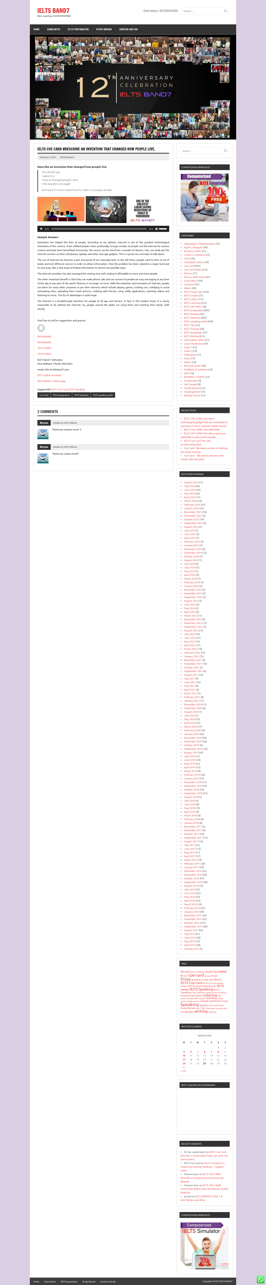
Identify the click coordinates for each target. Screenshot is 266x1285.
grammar (196, 979)
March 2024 (190, 578)
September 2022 (193, 626)
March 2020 (190, 726)
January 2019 (191, 778)
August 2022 (191, 630)
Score (225, 1000)
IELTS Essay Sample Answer (202, 985)
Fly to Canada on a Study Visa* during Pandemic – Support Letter (202, 1166)
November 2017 (193, 830)
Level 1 (188, 347)
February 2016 (192, 907)
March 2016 (190, 904)
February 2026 (192, 504)
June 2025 (190, 534)
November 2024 (193, 552)
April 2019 (189, 767)
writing (201, 1011)
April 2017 (189, 856)
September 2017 (193, 837)
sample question (193, 1001)
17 (184, 1059)
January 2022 (191, 656)
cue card (196, 975)
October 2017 (191, 833)
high (211, 979)
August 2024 (191, 559)
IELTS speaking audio (103, 395)
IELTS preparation (78, 29)
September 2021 (193, 670)
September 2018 (193, 793)
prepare (203, 998)
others (187, 361)
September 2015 (193, 926)
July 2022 (189, 633)
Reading (212, 998)
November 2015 (193, 918)
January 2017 (191, 867)
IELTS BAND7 (53, 10)
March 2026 (190, 500)
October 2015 (191, 922)
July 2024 (189, 563)
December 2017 (193, 826)
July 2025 (189, 530)
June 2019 (190, 759)
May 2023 (189, 608)
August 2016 (191, 885)
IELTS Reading (191, 313)
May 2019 (189, 763)
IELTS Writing (191, 336)
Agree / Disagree (193, 247)
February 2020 (192, 730)
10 (184, 1055)
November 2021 (193, 663)
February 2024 (192, 582)
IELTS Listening (192, 302)
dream (214, 975)
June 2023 (190, 604)
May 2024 (189, 571)
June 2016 (190, 893)
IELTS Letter (190, 299)
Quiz (186, 373)
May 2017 (189, 852)
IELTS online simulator (49, 375)
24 (184, 1063)
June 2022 (190, 637)
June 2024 (190, 567)
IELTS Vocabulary (193, 332)
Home (37, 29)
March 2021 (190, 693)
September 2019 (193, 748)
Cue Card (44, 395)
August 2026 (191, 482)
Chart (187, 258)
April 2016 (189, 900)
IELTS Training (191, 328)
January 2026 (191, 508)
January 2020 (191, 733)
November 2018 (193, 785)
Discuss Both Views (194, 276)
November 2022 (193, 622)
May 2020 (189, 719)
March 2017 (190, 859)
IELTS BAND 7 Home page (51, 380)
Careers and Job (128, 29)
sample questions (210, 1000)
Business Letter (192, 250)
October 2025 (191, 519)
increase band (188, 995)
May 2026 (189, 493)
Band (216, 971)
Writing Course (192, 395)
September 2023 (193, 596)
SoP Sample (190, 384)
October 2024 (191, 556)
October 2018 (191, 789)
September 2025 (193, 522)
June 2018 (190, 804)
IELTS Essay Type (193, 291)
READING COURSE (194, 376)
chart (185, 975)
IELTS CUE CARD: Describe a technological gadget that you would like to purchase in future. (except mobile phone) (204, 422)
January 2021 (191, 700)
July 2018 (189, 800)
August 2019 (191, 752)
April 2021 (189, 689)
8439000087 (44, 342)
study (221, 1005)
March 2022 (190, 648)
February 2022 (192, 652)
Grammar (189, 284)
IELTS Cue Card (59, 389)
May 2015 (189, 941)
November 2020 (193, 708)
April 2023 (189, 611)
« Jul (183, 1070)
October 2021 (191, 667)
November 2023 (193, 593)
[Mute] (156, 228)
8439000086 (44, 336)
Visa (225, 1008)
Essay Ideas (190, 280)
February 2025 (192, 541)
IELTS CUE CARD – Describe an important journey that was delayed (202, 1177)
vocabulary (187, 1011)
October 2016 (191, 878)
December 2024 (193, 548)
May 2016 (189, 896)
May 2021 (189, 685)
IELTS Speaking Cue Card (200, 991)
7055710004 (44, 353)
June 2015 (190, 937)
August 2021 (191, 674)
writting (212, 1011)
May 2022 (189, 641)
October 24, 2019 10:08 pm (65, 422)
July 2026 (189, 485)
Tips (203, 1008)
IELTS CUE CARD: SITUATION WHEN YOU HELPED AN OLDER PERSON (204, 1189)
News (187, 358)
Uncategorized (192, 391)
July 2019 (189, 756)
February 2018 (192, 819)
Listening (210, 995)
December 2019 (193, 737)
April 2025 (189, 537)
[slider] (163, 228)
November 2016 (193, 874)
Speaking (190, 1004)
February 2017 (192, 863)
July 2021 (189, 678)
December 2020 (193, 704)
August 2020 (191, 711)
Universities (210, 1008)
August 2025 (191, 526)
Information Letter (194, 339)
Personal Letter (192, 365)
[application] (103, 229)
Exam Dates (53, 29)
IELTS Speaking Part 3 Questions (214, 992)
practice (184, 998)
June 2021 (190, 682)
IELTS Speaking (77, 389)
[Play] (41, 228)
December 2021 (193, 659)
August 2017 (191, 841)
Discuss (188, 273)
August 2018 (191, 796)
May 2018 (189, 807)
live (219, 995)
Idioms (187, 287)
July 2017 (189, 844)
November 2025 (193, 515)
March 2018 (190, 815)
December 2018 (193, 782)
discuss (207, 976)
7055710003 (44, 347)
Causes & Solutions (194, 254)
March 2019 (190, 770)
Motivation (190, 354)
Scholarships (191, 380)
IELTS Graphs (191, 295)
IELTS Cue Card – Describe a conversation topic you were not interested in (204, 1155)
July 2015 (189, 933)
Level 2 (188, 350)
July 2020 (189, 715)
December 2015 (193, 915)
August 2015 (191, 930)
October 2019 (191, 745)
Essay (186, 979)
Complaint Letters (194, 262)
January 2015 (191, 948)
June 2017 (190, 848)
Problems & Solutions (196, 369)
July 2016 (189, 889)
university (219, 1008)
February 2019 (192, 774)
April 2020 (189, 722)
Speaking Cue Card (209, 1005)
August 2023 (191, 600)
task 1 (197, 1008)
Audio (209, 971)
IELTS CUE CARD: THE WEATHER (202, 429)
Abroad (185, 971)
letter (199, 995)
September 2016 (193, 881)
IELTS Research (67, 156)
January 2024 (191, 585)
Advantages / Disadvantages (199, 243)
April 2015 (189, 944)
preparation (193, 998)
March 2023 (190, 615)
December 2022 (193, 619)
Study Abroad (104, 29)
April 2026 (189, 497)
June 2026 (190, 489)
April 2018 (189, 811)
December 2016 (193, 870)
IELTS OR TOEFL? (193, 306)
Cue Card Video (192, 269)
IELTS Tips (189, 324)
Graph (205, 979)
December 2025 (193, 511)
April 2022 (189, 645)
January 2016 (191, 911)
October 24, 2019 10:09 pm (65, 447)
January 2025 (191, 545)
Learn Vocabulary (193, 343)
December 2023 (193, 589)
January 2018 (191, 822)
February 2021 (192, 696)
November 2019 (193, 741)
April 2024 (189, 574)
